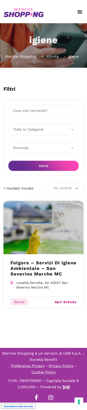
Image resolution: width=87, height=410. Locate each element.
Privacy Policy (61, 366)
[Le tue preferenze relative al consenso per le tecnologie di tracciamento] (78, 401)
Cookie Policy (44, 372)
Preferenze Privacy (28, 366)
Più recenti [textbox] (62, 188)
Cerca (43, 166)
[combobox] (66, 188)
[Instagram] (51, 397)
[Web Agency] (66, 387)
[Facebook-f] (36, 397)
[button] (80, 12)
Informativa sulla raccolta (18, 406)
